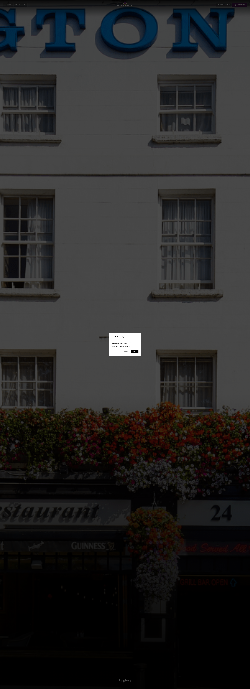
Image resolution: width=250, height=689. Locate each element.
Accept (135, 351)
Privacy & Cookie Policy (119, 346)
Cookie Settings (124, 351)
